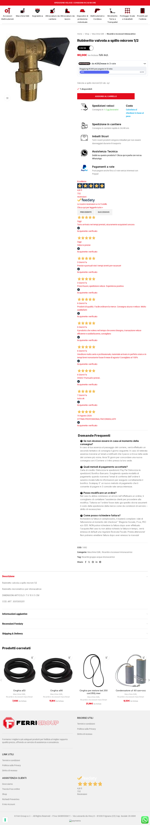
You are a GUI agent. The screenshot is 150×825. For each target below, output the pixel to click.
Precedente (86, 212)
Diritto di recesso (9, 770)
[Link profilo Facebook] (85, 562)
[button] (32, 657)
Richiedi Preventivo (10, 799)
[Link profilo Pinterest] (93, 562)
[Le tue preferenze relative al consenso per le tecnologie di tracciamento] (5, 820)
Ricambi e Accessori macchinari (19, 697)
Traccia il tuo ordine (11, 789)
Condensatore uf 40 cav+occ (131, 690)
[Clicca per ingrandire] (7, 98)
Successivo (103, 212)
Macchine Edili (98, 34)
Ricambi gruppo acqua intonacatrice (98, 557)
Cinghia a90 (56, 690)
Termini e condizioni (11, 760)
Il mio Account (8, 804)
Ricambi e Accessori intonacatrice (121, 34)
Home (80, 34)
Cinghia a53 (19, 690)
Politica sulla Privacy (11, 765)
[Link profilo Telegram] (100, 562)
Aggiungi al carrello (106, 96)
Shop (87, 34)
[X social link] (89, 562)
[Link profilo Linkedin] (96, 562)
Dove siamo (7, 784)
